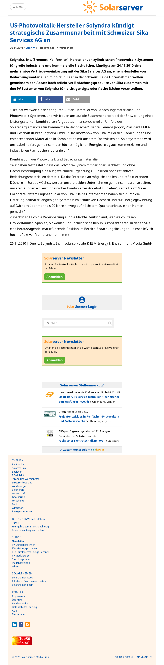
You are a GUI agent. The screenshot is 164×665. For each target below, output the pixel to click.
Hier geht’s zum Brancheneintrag (30, 526)
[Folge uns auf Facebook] (21, 626)
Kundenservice (20, 603)
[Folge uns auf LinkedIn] (14, 626)
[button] (23, 99)
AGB (14, 610)
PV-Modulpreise (21, 555)
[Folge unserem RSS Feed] (27, 626)
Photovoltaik (47, 48)
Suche (15, 523)
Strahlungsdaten (21, 559)
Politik (15, 504)
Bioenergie (18, 489)
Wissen (16, 566)
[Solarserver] (113, 7)
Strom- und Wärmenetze (25, 479)
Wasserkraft (19, 493)
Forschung (18, 500)
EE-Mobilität (18, 475)
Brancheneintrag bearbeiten (28, 530)
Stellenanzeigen (21, 563)
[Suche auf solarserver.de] (110, 323)
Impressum (18, 596)
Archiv (30, 48)
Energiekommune (22, 511)
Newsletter (18, 541)
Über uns (17, 600)
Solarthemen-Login (22, 584)
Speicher (17, 471)
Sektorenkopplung (22, 482)
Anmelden (54, 277)
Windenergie (19, 486)
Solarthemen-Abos (22, 577)
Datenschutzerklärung (24, 607)
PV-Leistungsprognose (24, 548)
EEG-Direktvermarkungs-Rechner (30, 552)
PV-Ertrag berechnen (23, 545)
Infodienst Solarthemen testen (29, 581)
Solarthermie (19, 468)
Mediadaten (18, 614)
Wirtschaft (66, 48)
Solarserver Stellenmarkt (80, 385)
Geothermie (18, 497)
